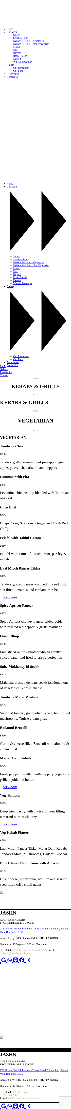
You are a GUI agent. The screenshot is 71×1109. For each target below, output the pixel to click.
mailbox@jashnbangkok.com (15, 953)
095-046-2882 (38, 950)
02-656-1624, (20, 950)
